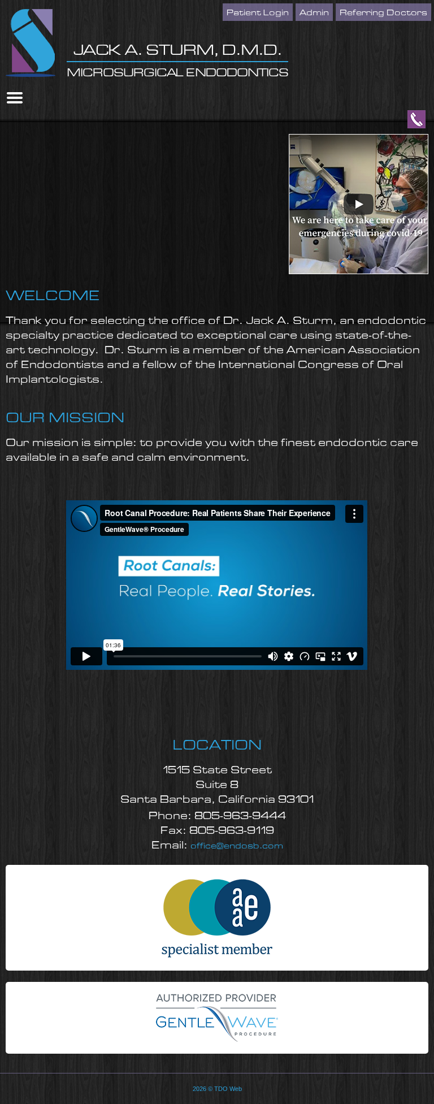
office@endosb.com (236, 846)
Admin (314, 13)
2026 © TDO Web (217, 1088)
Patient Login (258, 13)
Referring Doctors (383, 13)
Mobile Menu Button (15, 98)
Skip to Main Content (32, 4)
